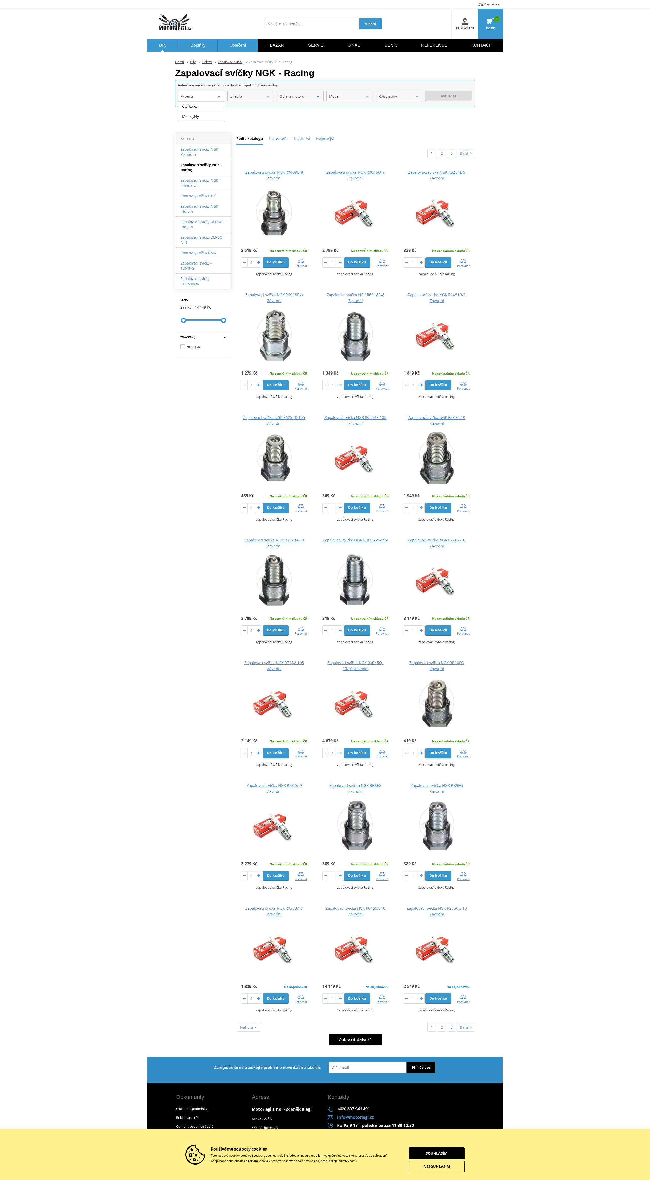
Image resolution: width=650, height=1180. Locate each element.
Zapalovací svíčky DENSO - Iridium (203, 224)
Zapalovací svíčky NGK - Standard (200, 183)
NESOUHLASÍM (437, 1166)
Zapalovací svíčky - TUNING (196, 266)
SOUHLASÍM (436, 1153)
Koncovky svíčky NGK (198, 195)
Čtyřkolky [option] (189, 106)
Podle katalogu (249, 138)
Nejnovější (325, 138)
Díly (193, 62)
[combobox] (201, 96)
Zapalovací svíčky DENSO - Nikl (203, 240)
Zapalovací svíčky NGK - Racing (201, 167)
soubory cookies (265, 1155)
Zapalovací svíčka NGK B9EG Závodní (355, 539)
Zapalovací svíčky (230, 62)
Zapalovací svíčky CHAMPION (195, 281)
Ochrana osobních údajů (194, 1126)
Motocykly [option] (190, 116)
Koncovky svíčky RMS (198, 252)
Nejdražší (302, 138)
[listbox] (201, 111)
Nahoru (247, 1027)
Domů (179, 62)
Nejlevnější (278, 138)
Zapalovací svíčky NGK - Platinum (200, 152)
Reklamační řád (187, 1117)
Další (464, 153)
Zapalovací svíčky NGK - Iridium (200, 209)
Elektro (207, 62)
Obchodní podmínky (191, 1108)
